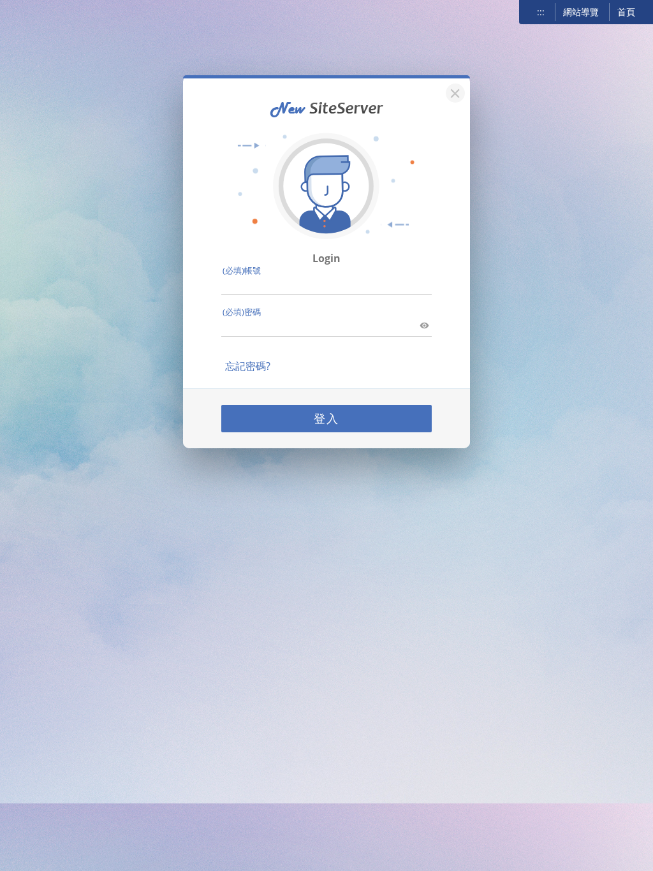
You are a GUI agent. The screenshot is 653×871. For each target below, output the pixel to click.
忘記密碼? (247, 366)
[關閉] (453, 91)
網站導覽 (581, 12)
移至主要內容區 (42, 13)
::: (541, 12)
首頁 (626, 12)
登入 (326, 418)
